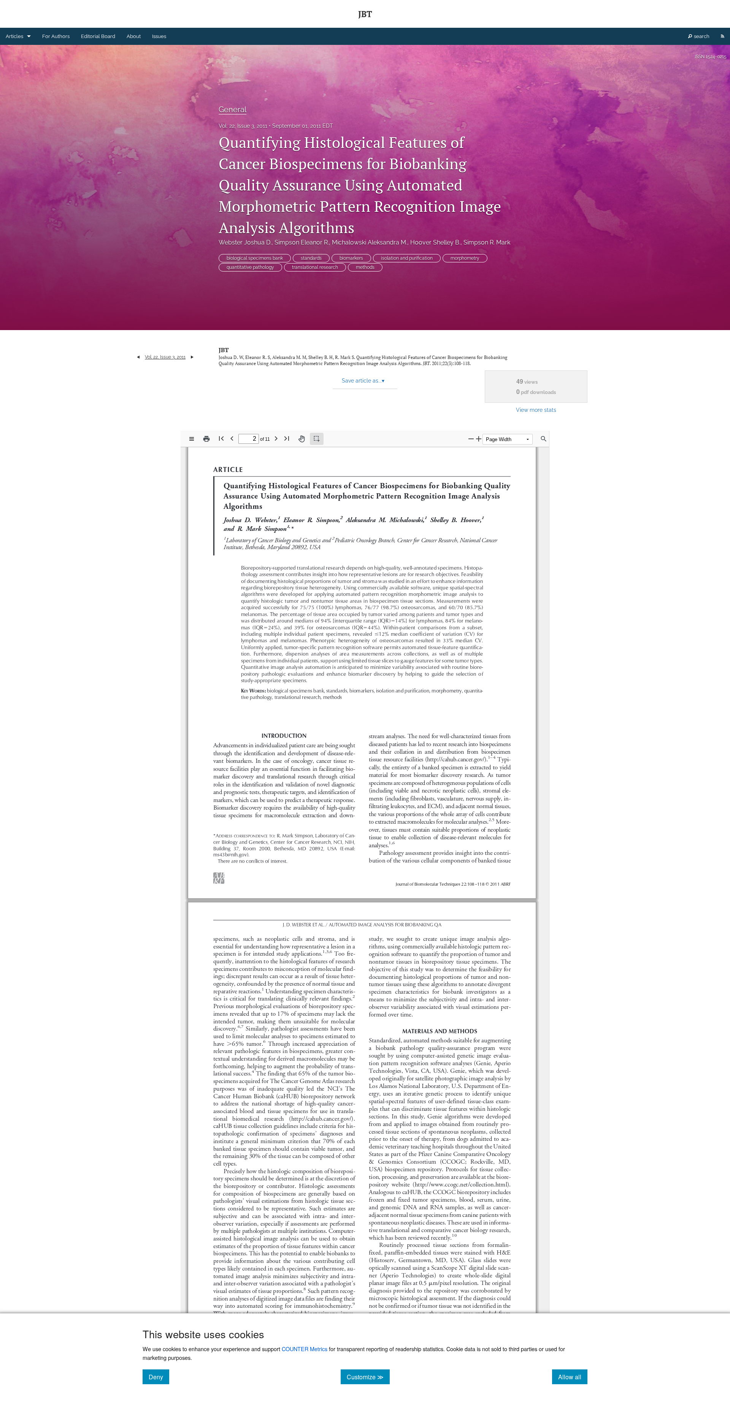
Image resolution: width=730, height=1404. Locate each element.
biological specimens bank (255, 258)
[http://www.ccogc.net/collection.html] (460, 1184)
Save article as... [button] (363, 381)
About (134, 36)
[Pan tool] (301, 439)
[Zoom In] (478, 438)
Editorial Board (98, 36)
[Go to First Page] (221, 438)
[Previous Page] (231, 438)
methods (365, 267)
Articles (14, 36)
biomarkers (351, 258)
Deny (159, 1376)
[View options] (191, 439)
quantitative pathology (250, 267)
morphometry (465, 258)
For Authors (56, 36)
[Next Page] (276, 438)
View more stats (536, 410)
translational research (315, 267)
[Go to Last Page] (286, 438)
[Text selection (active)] (317, 439)
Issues (159, 36)
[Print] (206, 439)
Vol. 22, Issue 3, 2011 (243, 126)
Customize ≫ (368, 1376)
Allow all (572, 1376)
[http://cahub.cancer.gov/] (456, 758)
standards (311, 258)
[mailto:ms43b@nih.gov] (230, 854)
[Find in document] (544, 439)
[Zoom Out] (471, 438)
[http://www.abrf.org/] (219, 874)
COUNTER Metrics (304, 1349)
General (232, 109)
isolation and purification (407, 258)
